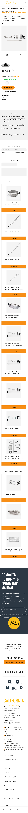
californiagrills (10, 683)
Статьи (6, 772)
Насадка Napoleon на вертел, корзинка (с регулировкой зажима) (13, 550)
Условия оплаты (10, 789)
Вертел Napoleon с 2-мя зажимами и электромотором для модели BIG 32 (13, 373)
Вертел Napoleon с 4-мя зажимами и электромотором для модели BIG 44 (13, 457)
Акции (6, 785)
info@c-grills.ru (14, 672)
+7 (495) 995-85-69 (16, 728)
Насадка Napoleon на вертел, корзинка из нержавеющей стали (13, 522)
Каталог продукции (11, 777)
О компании (8, 755)
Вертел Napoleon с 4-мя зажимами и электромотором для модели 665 (13, 260)
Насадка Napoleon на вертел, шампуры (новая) (13, 493)
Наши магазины (10, 781)
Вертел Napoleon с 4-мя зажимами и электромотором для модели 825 (13, 232)
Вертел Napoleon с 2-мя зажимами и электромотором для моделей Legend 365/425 (13, 401)
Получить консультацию (14, 623)
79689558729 (14, 689)
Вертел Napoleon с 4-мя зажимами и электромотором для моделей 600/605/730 (13, 288)
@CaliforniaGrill (18, 683)
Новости (7, 764)
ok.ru (7, 689)
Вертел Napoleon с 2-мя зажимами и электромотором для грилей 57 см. (13, 204)
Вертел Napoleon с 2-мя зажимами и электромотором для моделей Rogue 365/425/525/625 (13, 345)
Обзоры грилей (10, 759)
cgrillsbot (21, 689)
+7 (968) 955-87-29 (17, 730)
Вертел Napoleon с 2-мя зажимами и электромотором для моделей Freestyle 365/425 (13, 429)
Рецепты (7, 768)
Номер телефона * (11, 609)
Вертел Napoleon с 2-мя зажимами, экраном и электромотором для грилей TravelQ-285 (13, 316)
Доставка (7, 794)
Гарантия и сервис (11, 798)
